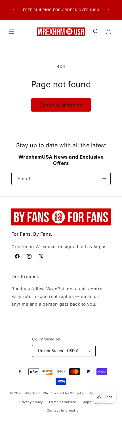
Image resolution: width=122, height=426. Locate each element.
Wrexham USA (37, 393)
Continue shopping (61, 105)
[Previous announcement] (13, 10)
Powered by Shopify (66, 393)
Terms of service (62, 402)
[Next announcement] (108, 10)
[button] (11, 31)
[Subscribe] (104, 178)
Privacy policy (31, 402)
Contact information (64, 410)
